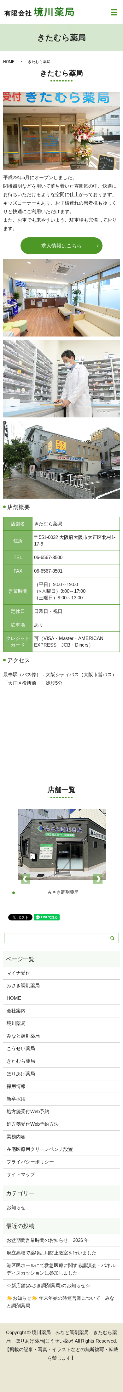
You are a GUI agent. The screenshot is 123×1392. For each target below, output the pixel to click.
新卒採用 (16, 1098)
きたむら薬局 (21, 1061)
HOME (9, 61)
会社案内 (16, 1010)
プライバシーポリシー (30, 1161)
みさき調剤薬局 (23, 985)
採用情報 (16, 1086)
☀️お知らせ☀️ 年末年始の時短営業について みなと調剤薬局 (60, 1301)
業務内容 (16, 1136)
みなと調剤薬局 (23, 1035)
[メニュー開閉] (114, 12)
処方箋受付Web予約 (28, 1111)
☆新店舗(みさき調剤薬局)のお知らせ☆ (48, 1285)
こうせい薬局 (21, 1048)
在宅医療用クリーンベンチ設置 (40, 1149)
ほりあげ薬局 (21, 1073)
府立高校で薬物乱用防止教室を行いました (52, 1252)
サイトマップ (21, 1174)
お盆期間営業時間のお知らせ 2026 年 (48, 1240)
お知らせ (16, 1207)
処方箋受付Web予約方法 (33, 1124)
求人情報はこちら (61, 245)
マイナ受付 (18, 973)
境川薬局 (16, 1023)
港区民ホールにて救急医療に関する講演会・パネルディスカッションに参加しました (61, 1269)
